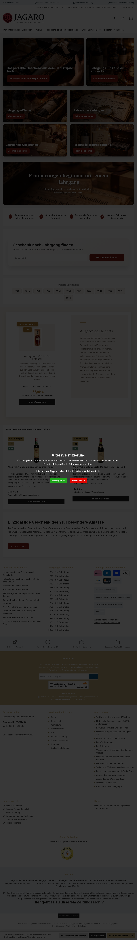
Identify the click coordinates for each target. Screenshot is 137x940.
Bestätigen (57, 481)
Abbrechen (77, 481)
